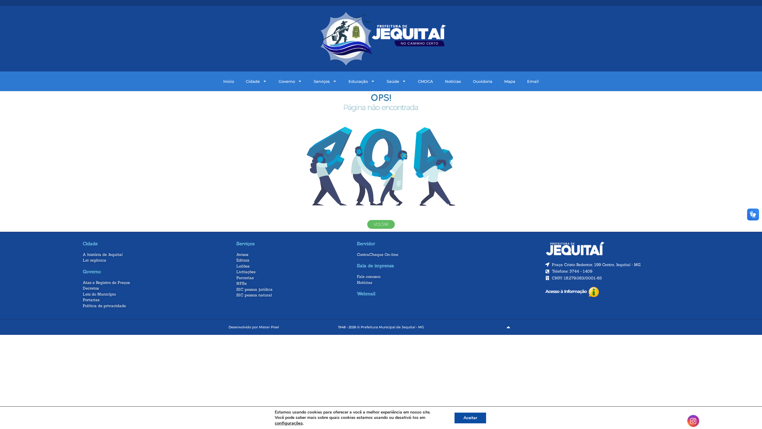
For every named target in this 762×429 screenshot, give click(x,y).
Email (533, 81)
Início (228, 81)
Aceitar (470, 418)
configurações (289, 423)
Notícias (453, 81)
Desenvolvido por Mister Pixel (254, 327)
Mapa (509, 81)
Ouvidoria (482, 81)
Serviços (322, 81)
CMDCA (425, 81)
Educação (358, 81)
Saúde (393, 81)
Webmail (366, 293)
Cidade (253, 81)
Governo (287, 81)
